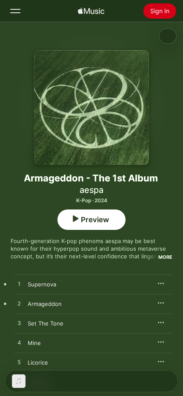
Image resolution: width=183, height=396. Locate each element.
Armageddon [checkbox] (45, 303)
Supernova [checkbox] (42, 284)
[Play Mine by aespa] (19, 343)
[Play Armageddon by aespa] (19, 304)
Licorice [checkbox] (38, 362)
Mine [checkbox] (34, 342)
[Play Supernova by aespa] (19, 284)
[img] (91, 11)
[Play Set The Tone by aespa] (19, 323)
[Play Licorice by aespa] (19, 362)
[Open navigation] (15, 11)
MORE (165, 257)
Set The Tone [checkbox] (45, 323)
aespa (91, 190)
